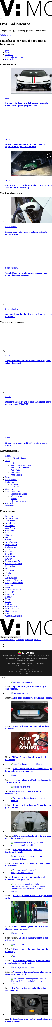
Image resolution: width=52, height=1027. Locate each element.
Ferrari (8, 599)
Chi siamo (11, 663)
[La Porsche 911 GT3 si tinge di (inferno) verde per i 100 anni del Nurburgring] (28, 164)
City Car (9, 535)
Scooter (8, 552)
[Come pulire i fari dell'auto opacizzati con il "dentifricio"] (28, 857)
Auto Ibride (15, 472)
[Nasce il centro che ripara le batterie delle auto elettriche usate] (28, 210)
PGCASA (46, 655)
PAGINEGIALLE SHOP (35, 655)
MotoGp (9, 597)
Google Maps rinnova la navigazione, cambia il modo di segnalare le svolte (26, 274)
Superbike (9, 554)
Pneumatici (10, 566)
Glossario (9, 489)
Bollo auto (9, 568)
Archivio (37, 639)
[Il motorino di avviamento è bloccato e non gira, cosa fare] (28, 799)
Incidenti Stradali (12, 592)
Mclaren (8, 604)
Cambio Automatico (13, 616)
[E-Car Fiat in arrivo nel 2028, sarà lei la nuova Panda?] (28, 421)
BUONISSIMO (21, 660)
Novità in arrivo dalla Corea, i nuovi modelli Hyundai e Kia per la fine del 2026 (25, 145)
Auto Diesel (10, 525)
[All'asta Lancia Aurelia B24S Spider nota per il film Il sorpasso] (28, 822)
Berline (8, 537)
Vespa (7, 549)
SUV (7, 533)
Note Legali (21, 663)
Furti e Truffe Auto (13, 590)
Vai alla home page (8, 35)
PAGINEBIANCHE (10, 658)
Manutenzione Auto (13, 561)
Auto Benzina (11, 523)
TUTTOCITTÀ (21, 658)
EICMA (8, 559)
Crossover (9, 530)
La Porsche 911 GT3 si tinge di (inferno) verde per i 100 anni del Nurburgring (28, 186)
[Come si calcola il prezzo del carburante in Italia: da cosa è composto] (28, 912)
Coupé (8, 540)
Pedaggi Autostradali (14, 582)
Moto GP (15, 487)
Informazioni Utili (12, 491)
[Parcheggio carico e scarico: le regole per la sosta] (28, 887)
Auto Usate (10, 528)
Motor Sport (10, 482)
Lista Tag (9, 516)
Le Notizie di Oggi (19, 458)
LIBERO (5, 655)
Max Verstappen (12, 609)
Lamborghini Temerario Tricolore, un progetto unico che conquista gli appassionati (26, 104)
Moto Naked (10, 547)
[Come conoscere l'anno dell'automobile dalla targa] (28, 945)
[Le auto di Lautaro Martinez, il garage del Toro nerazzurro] (28, 775)
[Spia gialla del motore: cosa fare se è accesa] (28, 693)
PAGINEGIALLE (22, 655)
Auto (7, 50)
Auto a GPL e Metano (20, 468)
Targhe (8, 573)
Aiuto (34, 665)
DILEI (28, 658)
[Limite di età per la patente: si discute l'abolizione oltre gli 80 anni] (28, 871)
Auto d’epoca (16, 475)
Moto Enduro (11, 544)
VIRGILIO (12, 655)
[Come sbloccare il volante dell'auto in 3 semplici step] (28, 787)
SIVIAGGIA (34, 658)
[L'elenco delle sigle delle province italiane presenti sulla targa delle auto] (28, 956)
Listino (14, 463)
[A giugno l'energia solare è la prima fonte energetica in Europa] (28, 292)
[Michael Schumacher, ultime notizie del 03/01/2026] (28, 743)
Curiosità (9, 59)
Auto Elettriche (17, 470)
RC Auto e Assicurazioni (21, 501)
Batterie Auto (11, 611)
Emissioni (9, 613)
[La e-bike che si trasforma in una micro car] (28, 933)
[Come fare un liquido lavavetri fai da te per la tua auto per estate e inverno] (28, 764)
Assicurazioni (11, 578)
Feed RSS (29, 639)
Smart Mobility (11, 226)
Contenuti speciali (7, 639)
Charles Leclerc (12, 606)
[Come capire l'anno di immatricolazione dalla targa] (28, 712)
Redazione (9, 506)
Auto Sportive (11, 542)
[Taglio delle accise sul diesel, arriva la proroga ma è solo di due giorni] (28, 339)
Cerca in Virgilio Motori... (10, 637)
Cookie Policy (39, 663)
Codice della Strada (19, 494)
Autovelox (9, 571)
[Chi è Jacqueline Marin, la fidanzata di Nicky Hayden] (28, 981)
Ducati (8, 601)
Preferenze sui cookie (23, 665)
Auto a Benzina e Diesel (21, 465)
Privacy (29, 663)
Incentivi (9, 585)
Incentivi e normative (14, 57)
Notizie (8, 355)
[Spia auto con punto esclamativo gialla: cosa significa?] (28, 682)
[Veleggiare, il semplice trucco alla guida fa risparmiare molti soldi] (28, 967)
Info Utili (9, 54)
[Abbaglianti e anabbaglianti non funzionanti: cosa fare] (28, 844)
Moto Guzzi (10, 556)
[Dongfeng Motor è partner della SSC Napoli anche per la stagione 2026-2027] (28, 380)
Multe (7, 587)
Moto (7, 52)
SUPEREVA (31, 660)
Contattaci (20, 639)
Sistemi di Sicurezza (13, 580)
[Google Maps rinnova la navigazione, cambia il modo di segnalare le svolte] (28, 251)
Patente (14, 498)
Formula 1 (15, 484)
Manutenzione (17, 496)
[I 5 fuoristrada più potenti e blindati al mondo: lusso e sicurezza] (28, 1005)
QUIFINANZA (43, 658)
